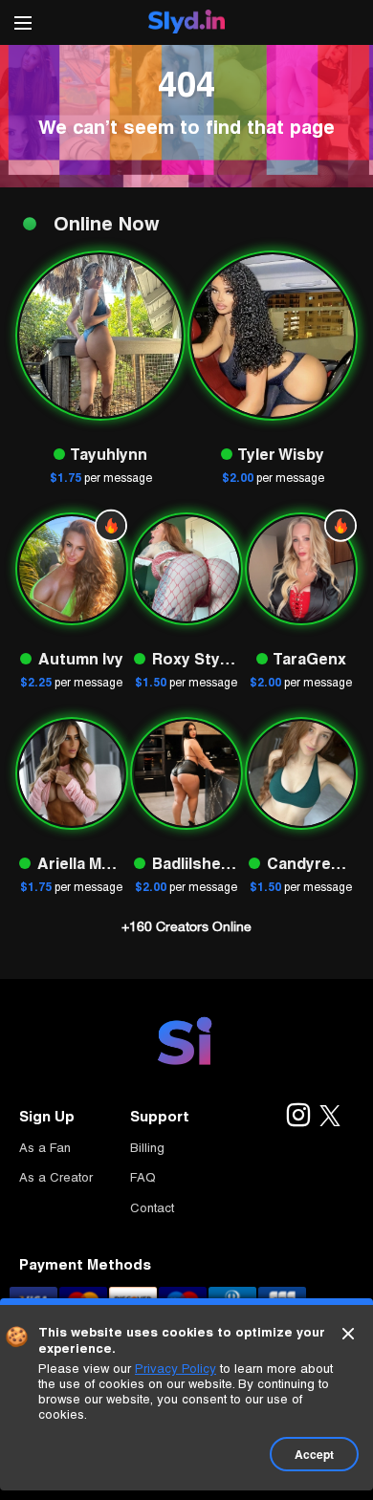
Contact (152, 1208)
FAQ (143, 1177)
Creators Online (186, 926)
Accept (314, 1454)
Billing (147, 1148)
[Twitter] (330, 1116)
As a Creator (56, 1177)
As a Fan (45, 1148)
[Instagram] (297, 1116)
